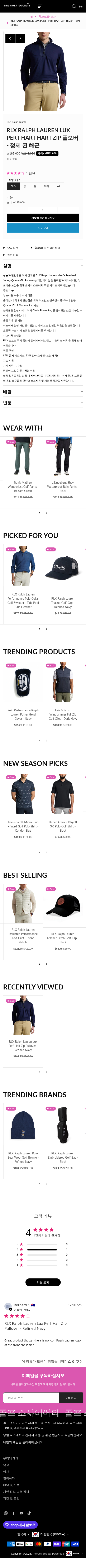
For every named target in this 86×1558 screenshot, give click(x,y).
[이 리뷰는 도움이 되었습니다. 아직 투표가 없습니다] (69, 1361)
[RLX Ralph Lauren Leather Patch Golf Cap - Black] (23, 906)
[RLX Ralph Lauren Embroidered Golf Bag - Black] (42, 1125)
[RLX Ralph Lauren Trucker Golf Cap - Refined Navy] (23, 568)
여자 (6, 1471)
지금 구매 (43, 228)
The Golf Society (41, 1553)
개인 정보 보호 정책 (16, 1491)
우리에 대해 (11, 1458)
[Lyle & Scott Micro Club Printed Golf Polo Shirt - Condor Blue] (23, 794)
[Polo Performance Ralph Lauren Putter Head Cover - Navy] (23, 682)
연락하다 (9, 1478)
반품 (7, 402)
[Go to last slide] (10, 38)
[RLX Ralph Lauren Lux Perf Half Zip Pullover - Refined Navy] (23, 1015)
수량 (10, 197)
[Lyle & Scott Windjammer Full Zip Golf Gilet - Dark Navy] (63, 682)
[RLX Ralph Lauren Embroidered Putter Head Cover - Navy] (63, 906)
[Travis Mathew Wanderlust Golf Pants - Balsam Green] (23, 456)
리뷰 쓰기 (43, 1282)
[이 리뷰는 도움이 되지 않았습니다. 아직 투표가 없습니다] (77, 1361)
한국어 (21, 1534)
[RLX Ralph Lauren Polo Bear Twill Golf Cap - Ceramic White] (63, 568)
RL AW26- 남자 (47, 16)
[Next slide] (20, 38)
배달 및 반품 (11, 1485)
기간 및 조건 (11, 1498)
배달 (7, 391)
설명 (7, 265)
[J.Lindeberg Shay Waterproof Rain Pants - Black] (63, 456)
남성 (6, 1465)
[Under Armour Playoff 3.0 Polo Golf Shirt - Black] (63, 794)
